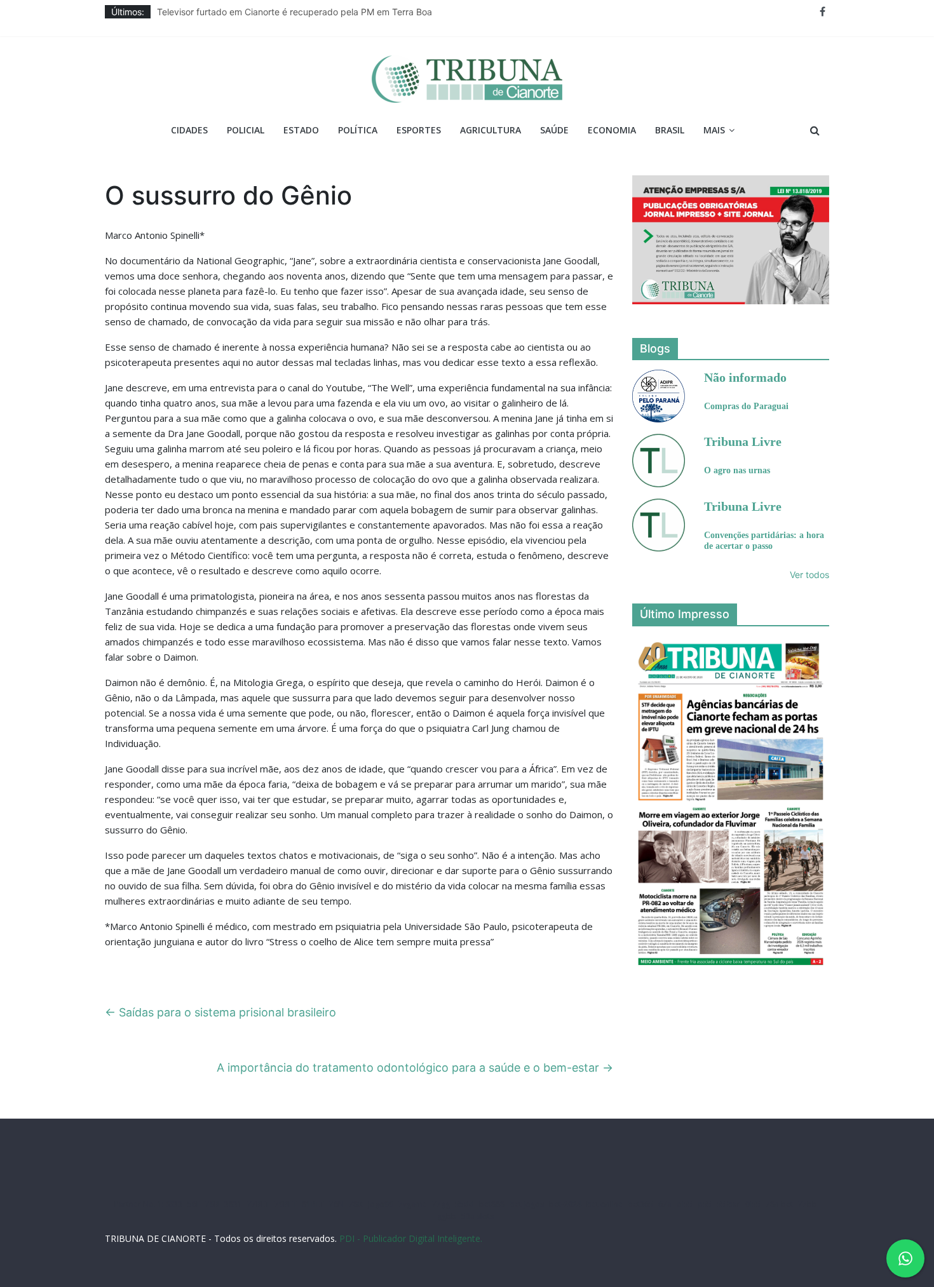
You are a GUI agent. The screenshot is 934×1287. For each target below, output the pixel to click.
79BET (285, 1204)
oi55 (685, 1204)
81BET (313, 1204)
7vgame (412, 1204)
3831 (233, 1204)
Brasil (669, 130)
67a (665, 1204)
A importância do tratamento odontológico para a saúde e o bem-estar (415, 1067)
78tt (356, 1204)
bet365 (640, 1204)
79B (212, 1204)
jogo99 (380, 1204)
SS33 (174, 1204)
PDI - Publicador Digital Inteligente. (410, 1238)
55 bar (728, 1204)
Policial (245, 130)
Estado (301, 130)
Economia (612, 130)
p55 (705, 1204)
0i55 (753, 1204)
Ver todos (809, 574)
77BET (258, 1204)
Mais (714, 130)
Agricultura (490, 130)
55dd (464, 1204)
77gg (441, 1204)
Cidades (189, 130)
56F (193, 1204)
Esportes (418, 130)
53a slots (477, 1216)
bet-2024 (565, 1204)
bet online (604, 1204)
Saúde (554, 130)
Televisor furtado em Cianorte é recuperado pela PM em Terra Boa (294, 11)
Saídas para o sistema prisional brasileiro (220, 1012)
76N (336, 1204)
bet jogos (527, 1204)
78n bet (779, 1204)
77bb (807, 1204)
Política (357, 130)
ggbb (446, 1216)
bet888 (491, 1204)
